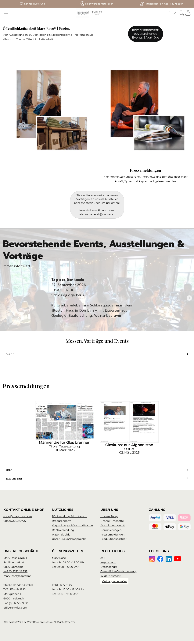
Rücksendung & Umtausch (69, 516)
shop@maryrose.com (17, 516)
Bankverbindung (63, 530)
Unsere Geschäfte (112, 521)
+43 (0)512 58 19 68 (15, 603)
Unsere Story (109, 516)
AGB (103, 558)
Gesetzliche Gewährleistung (118, 571)
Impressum (108, 562)
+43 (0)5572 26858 (15, 571)
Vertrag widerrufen (114, 581)
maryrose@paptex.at (17, 576)
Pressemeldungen (112, 534)
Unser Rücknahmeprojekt (69, 539)
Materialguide (61, 534)
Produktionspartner (113, 539)
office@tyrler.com (15, 607)
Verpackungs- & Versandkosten (72, 525)
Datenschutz (108, 567)
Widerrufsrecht (110, 576)
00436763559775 (14, 521)
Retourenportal (62, 521)
